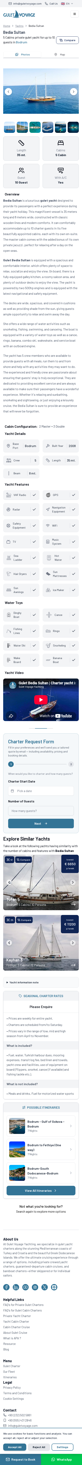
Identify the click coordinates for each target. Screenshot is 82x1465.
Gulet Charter (11, 1376)
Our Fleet (9, 1382)
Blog (6, 1360)
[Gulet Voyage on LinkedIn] (16, 1298)
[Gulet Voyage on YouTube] (25, 1298)
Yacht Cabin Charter (16, 1332)
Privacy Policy (12, 1398)
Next (37, 823)
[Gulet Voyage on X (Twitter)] (45, 1298)
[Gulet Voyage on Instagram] (35, 1298)
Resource (9, 1354)
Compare (69, 40)
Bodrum (21, 42)
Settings (62, 1447)
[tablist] (41, 54)
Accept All (14, 1447)
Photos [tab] (25, 54)
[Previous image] (9, 882)
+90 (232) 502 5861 (19, 1425)
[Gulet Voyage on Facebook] (6, 1298)
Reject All (39, 1447)
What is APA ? (12, 1348)
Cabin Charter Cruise (16, 1337)
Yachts (19, 25)
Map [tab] (62, 54)
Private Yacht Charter (17, 1326)
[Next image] (73, 882)
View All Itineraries (36, 1201)
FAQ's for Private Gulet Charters (23, 1315)
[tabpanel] (41, 97)
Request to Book (23, 1459)
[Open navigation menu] (74, 13)
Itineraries (10, 1387)
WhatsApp (64, 1459)
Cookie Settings (13, 1409)
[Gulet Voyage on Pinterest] (54, 1298)
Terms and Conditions (17, 1403)
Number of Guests (21, 801)
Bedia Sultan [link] (36, 25)
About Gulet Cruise (15, 1343)
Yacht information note (24, 988)
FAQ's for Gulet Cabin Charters (22, 1321)
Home (6, 25)
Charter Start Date (21, 781)
